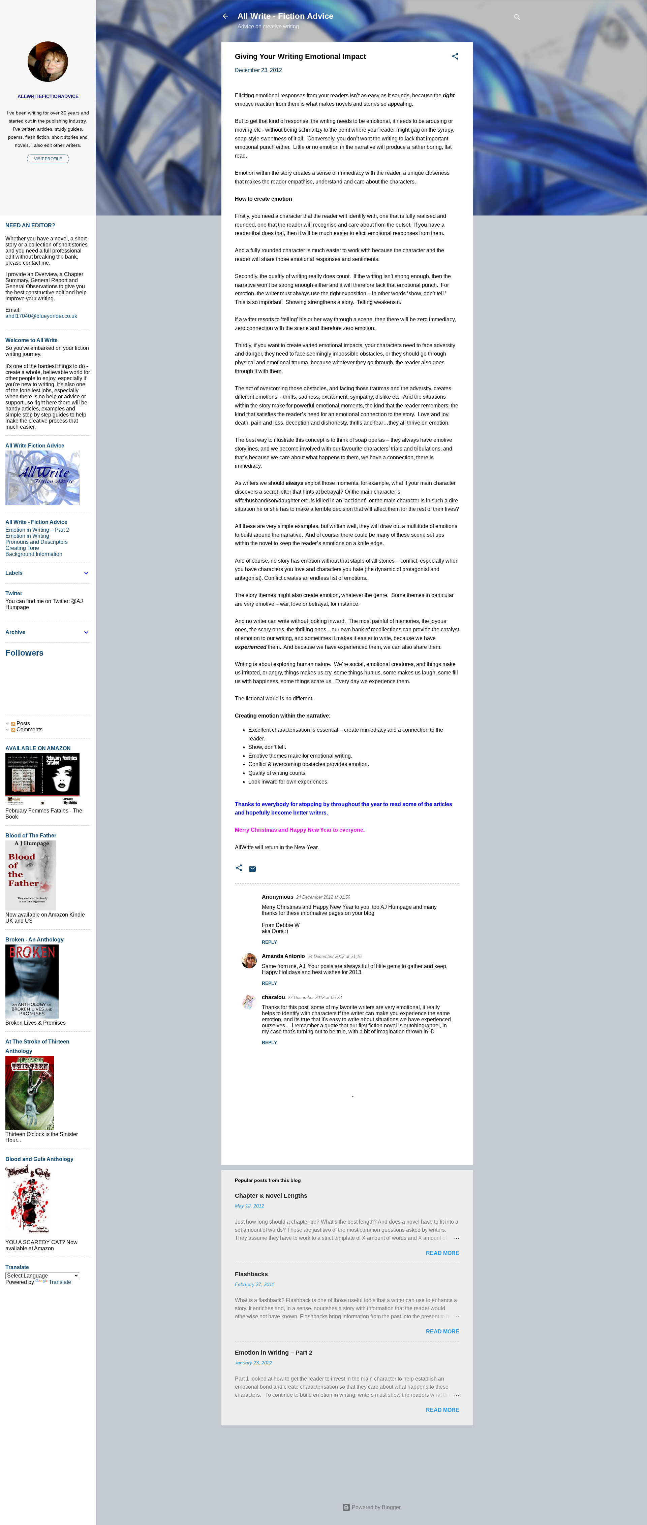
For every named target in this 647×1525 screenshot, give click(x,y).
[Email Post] (252, 871)
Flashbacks (251, 1274)
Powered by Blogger (375, 1507)
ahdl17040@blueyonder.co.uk (41, 316)
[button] (455, 57)
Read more (442, 1253)
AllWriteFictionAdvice (48, 96)
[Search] (517, 18)
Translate (60, 1282)
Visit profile (48, 159)
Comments (28, 729)
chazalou (273, 997)
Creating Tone (22, 548)
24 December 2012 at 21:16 (335, 956)
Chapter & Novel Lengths (271, 1195)
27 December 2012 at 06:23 (315, 997)
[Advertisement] (499, 143)
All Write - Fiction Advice (285, 16)
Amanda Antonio (283, 956)
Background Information (33, 554)
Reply (269, 942)
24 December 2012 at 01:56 (323, 897)
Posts (22, 723)
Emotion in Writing (27, 536)
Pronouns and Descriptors (36, 542)
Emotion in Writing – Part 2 (273, 1352)
